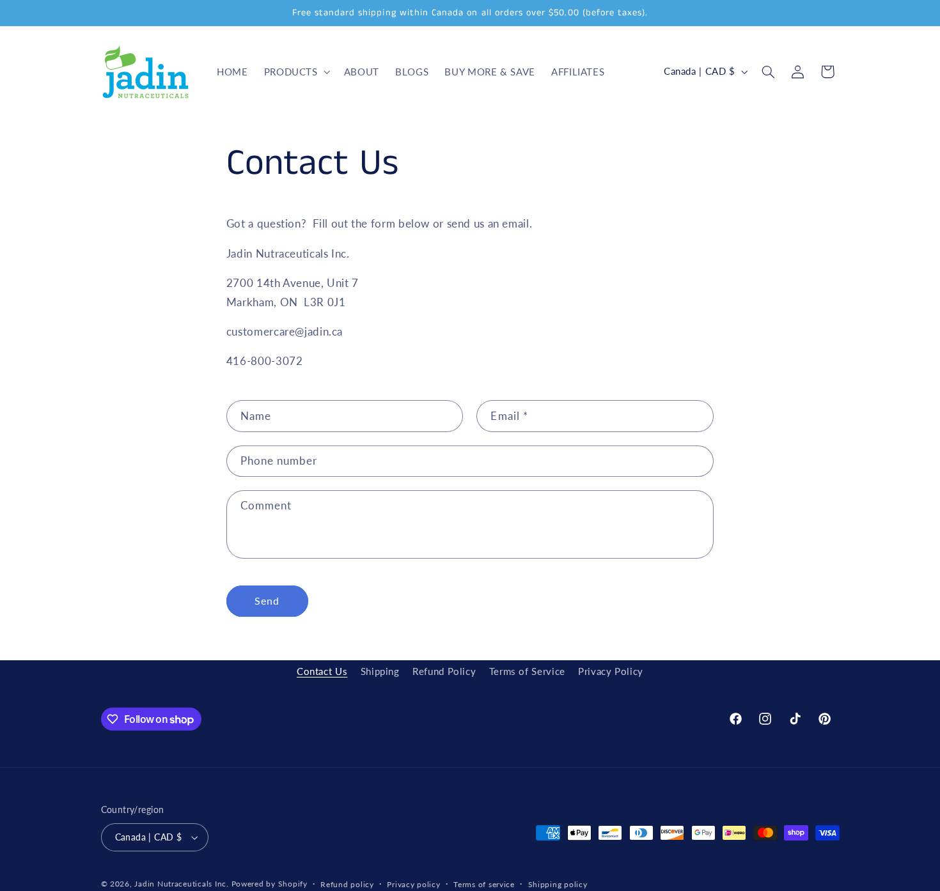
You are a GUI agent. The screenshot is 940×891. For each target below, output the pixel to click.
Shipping (380, 671)
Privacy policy (413, 884)
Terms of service (484, 884)
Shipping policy (558, 884)
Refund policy (347, 884)
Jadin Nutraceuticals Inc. (181, 883)
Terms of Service (527, 671)
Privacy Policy (610, 671)
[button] (296, 72)
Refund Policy (444, 671)
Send (267, 600)
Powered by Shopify (269, 883)
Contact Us (322, 671)
